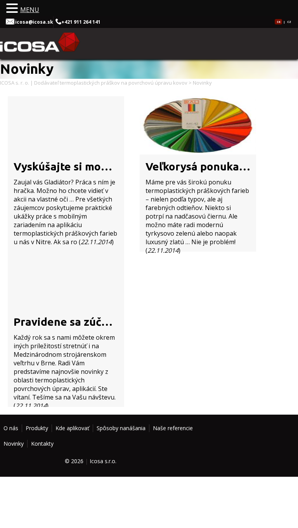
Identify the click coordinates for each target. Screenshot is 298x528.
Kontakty (42, 443)
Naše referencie (173, 428)
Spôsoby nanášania (121, 428)
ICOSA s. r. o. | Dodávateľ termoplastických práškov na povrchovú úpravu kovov (93, 82)
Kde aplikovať (72, 428)
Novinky (13, 443)
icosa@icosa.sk (34, 22)
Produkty (37, 428)
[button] (13, 8)
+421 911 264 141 (80, 22)
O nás (10, 428)
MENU (29, 9)
